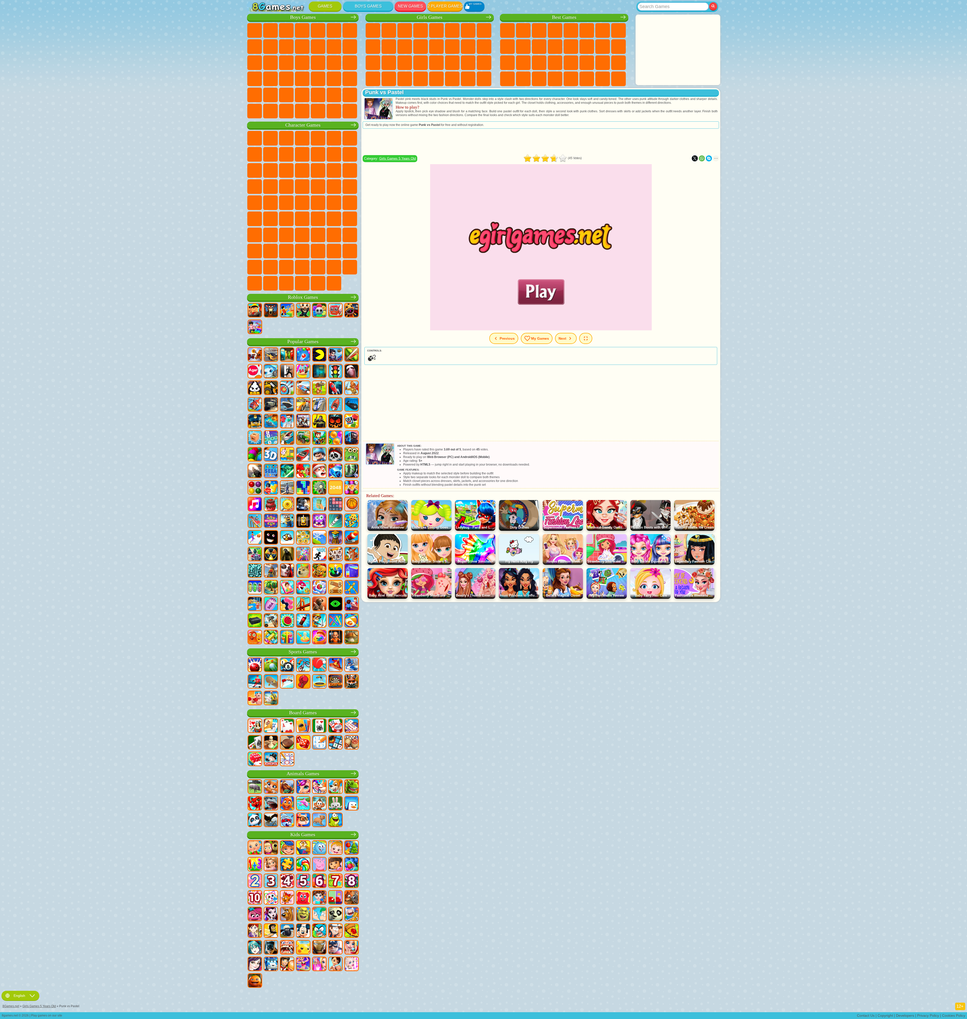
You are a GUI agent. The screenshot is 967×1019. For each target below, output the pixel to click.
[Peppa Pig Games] (319, 864)
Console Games (618, 79)
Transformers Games (270, 267)
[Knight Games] (319, 571)
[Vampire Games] (287, 571)
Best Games (564, 17)
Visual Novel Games (484, 46)
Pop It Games (523, 62)
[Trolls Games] (255, 914)
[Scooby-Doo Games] (287, 914)
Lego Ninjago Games (318, 138)
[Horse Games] (287, 787)
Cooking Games (436, 79)
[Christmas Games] (351, 848)
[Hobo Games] (271, 931)
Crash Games (270, 46)
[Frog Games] (335, 820)
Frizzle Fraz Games (302, 186)
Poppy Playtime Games (318, 283)
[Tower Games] (335, 538)
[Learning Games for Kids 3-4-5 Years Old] (303, 848)
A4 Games (302, 219)
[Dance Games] (303, 964)
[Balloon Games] (335, 438)
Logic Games (571, 46)
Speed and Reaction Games (571, 62)
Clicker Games (586, 46)
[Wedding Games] (351, 948)
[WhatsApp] (702, 158)
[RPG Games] (335, 355)
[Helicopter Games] (255, 405)
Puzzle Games (618, 62)
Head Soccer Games (318, 95)
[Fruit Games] (287, 621)
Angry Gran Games (302, 154)
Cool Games (523, 79)
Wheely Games (254, 138)
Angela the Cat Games (373, 46)
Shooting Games (349, 79)
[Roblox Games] (255, 311)
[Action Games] (255, 355)
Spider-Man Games (286, 186)
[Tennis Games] (319, 665)
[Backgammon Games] (303, 743)
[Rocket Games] (335, 521)
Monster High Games (452, 30)
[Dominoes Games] (351, 726)
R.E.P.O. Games (270, 283)
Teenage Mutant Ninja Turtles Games (349, 186)
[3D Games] (271, 455)
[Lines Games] (255, 488)
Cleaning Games (373, 79)
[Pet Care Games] (319, 787)
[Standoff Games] (319, 604)
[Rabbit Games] (287, 820)
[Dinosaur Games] (351, 787)
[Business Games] (319, 504)
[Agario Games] (255, 371)
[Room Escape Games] (319, 371)
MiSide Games (349, 267)
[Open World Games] (287, 488)
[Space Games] (335, 388)
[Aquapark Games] (303, 371)
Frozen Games (389, 46)
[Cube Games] (351, 421)
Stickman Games (302, 46)
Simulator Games (539, 30)
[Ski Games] (351, 665)
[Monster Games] (319, 521)
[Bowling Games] (255, 665)
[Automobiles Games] (271, 355)
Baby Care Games (468, 62)
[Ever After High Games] (271, 914)
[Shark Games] (271, 804)
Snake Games (602, 62)
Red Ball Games (254, 154)
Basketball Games (539, 79)
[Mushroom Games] (351, 637)
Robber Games (334, 62)
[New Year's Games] (319, 471)
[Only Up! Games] (271, 571)
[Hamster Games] (303, 820)
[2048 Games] (335, 488)
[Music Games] (255, 504)
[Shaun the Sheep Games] (287, 931)
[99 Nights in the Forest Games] (271, 311)
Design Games (484, 62)
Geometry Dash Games (618, 30)
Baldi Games (318, 219)
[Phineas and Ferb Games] (319, 914)
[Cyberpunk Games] (319, 421)
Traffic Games (349, 111)
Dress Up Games (404, 46)
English (19, 996)
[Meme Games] (303, 571)
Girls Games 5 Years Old (397, 158)
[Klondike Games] (303, 726)
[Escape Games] (287, 371)
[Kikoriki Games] (319, 848)
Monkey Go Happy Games (270, 202)
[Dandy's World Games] (319, 311)
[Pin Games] (351, 621)
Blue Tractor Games (318, 202)
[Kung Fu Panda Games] (335, 914)
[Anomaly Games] (335, 604)
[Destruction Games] (287, 504)
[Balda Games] (335, 554)
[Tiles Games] (319, 587)
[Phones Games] (287, 587)
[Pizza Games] (351, 931)
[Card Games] (287, 726)
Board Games (303, 713)
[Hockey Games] (255, 682)
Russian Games (618, 46)
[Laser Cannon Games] (351, 455)
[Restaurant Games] (287, 964)
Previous (507, 338)
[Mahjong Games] (271, 726)
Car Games (254, 46)
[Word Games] (303, 538)
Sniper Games (254, 62)
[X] (695, 158)
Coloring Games (484, 30)
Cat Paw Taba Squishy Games (420, 79)
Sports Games (507, 46)
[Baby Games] (255, 848)
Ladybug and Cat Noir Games (286, 154)
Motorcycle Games (286, 46)
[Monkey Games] (319, 804)
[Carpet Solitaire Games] (255, 743)
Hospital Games (373, 62)
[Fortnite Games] (303, 421)
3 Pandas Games (286, 170)
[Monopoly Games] (271, 759)
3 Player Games (507, 79)
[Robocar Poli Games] (271, 964)
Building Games (602, 79)
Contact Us (866, 1015)
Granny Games (334, 219)
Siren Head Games (349, 202)
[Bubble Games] (351, 864)
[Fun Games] (255, 981)
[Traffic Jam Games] (271, 637)
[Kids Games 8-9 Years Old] (351, 881)
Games (325, 6)
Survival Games (318, 62)
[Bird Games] (271, 820)
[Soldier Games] (319, 455)
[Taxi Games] (303, 405)
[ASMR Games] (271, 604)
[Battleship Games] (271, 421)
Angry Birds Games (349, 154)
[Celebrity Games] (351, 964)
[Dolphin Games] (303, 804)
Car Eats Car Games (349, 62)
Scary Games (555, 46)
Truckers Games (254, 111)
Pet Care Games (484, 79)
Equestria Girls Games (389, 30)
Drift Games (286, 79)
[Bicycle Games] (303, 665)
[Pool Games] (287, 665)
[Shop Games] (319, 964)
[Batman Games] (271, 948)
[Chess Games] (271, 743)
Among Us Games (254, 219)
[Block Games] (271, 488)
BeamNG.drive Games (318, 111)
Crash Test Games (302, 111)
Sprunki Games (286, 267)
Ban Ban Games (286, 251)
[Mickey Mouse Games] (303, 931)
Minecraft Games (349, 30)
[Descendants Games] (255, 964)
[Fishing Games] (287, 438)
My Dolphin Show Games (270, 170)
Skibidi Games (318, 251)
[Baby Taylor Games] (319, 898)
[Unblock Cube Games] (255, 438)
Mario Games (270, 186)
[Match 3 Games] (335, 471)
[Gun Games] (255, 471)
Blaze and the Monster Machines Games (318, 170)
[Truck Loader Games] (271, 388)
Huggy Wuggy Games (349, 219)
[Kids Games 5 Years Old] (303, 881)
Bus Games (302, 79)
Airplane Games (302, 95)
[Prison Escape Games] (255, 604)
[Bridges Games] (303, 604)
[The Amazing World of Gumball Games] (319, 931)
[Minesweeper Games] (335, 743)
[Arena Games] (351, 388)
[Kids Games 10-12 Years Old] (255, 898)
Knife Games (507, 62)
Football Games (270, 30)
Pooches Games (349, 170)
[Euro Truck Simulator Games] (303, 504)
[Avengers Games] (335, 948)
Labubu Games (302, 283)
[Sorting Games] (351, 571)
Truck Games (318, 46)
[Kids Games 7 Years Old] (335, 881)
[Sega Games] (271, 471)
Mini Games (555, 62)
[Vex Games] (319, 554)
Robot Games (270, 62)
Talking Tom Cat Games (302, 138)
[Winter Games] (319, 538)
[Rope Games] (335, 621)
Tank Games (302, 30)
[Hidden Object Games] (351, 471)
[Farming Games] (303, 471)
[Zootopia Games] (351, 898)
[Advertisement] (678, 50)
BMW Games (286, 111)
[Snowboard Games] (335, 665)
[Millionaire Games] (271, 521)
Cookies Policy (953, 1015)
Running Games (334, 79)
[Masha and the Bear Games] (271, 848)
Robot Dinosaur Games (302, 62)
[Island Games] (271, 587)
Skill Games (586, 30)
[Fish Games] (287, 804)
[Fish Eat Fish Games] (303, 587)
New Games (410, 6)
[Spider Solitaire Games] (319, 726)
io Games (539, 46)
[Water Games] (303, 637)
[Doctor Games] (287, 421)
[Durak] (255, 726)
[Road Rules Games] (335, 371)
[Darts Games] (335, 682)
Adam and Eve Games (334, 186)
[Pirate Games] (335, 455)
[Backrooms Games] (287, 554)
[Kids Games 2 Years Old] (255, 881)
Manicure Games (389, 62)
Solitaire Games (602, 46)
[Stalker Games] (271, 554)
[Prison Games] (335, 637)
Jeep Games (270, 95)
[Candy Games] (303, 864)
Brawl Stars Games (270, 219)
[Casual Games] (303, 554)
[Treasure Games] (351, 488)
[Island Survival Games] (271, 621)
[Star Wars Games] (287, 471)
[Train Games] (319, 405)
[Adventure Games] (319, 388)
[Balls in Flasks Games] (255, 587)
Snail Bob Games (349, 138)
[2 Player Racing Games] (303, 388)
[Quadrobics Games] (351, 682)
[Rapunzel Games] (271, 864)
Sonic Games (334, 170)
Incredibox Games (302, 267)
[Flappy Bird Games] (287, 538)
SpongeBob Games (270, 138)
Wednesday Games (270, 251)
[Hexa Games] (287, 604)
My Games (540, 338)
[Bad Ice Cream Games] (255, 388)
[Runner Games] (287, 521)
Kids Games (555, 30)
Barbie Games (420, 30)
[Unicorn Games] (303, 787)
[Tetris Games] (303, 488)
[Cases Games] (255, 621)
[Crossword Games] (271, 438)
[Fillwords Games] (335, 504)
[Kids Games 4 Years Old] (287, 881)
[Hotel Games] (351, 604)
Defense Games (555, 79)
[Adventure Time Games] (351, 914)
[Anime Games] (255, 948)
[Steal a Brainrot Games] (303, 311)
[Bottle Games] (303, 621)
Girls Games (523, 30)
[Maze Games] (255, 571)
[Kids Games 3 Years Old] (271, 881)
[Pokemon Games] (303, 948)
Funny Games (523, 46)
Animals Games (303, 774)
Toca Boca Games (318, 235)
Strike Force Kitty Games (254, 186)
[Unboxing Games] (319, 637)
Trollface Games (270, 154)
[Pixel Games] (319, 438)
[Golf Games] (271, 665)
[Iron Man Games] (319, 948)
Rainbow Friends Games (302, 235)
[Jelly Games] (255, 637)
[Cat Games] (271, 787)
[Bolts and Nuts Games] (335, 587)
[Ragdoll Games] (351, 587)
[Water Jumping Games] (287, 682)
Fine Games (539, 62)
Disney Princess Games (436, 62)
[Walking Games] (255, 538)
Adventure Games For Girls (468, 30)
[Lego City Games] (255, 421)
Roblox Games (303, 297)
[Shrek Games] (303, 914)
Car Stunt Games (586, 62)
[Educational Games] (287, 848)
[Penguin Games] (351, 804)
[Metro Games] (351, 438)
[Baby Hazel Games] (335, 848)
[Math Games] (255, 864)
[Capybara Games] (319, 820)
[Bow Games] (287, 388)
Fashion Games (452, 62)
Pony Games (373, 30)
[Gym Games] (255, 698)
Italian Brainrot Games (286, 283)
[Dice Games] (255, 759)
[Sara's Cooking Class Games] (255, 931)
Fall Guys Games (334, 202)
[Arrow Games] (287, 637)
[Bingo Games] (351, 743)
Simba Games (349, 235)
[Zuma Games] (255, 455)
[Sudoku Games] (319, 743)
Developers (905, 1015)
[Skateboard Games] (271, 682)
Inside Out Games (254, 251)
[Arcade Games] (319, 355)
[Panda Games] (255, 820)
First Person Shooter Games (318, 79)
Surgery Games (404, 62)
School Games (586, 79)
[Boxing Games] (303, 682)
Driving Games (334, 95)
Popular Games (303, 341)
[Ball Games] (351, 504)
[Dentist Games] (287, 948)
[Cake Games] (271, 504)
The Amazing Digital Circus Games (254, 267)
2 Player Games (445, 6)
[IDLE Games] (319, 621)
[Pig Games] (255, 787)
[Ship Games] (287, 405)
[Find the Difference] (335, 898)
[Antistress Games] (351, 521)
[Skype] (709, 158)
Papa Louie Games (452, 46)
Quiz (436, 30)
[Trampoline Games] (319, 682)
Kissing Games (436, 46)
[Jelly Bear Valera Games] (303, 898)
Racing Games (349, 46)
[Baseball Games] (271, 698)
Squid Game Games (286, 219)
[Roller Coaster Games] (255, 521)
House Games (452, 79)
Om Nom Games (254, 170)
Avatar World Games (334, 235)
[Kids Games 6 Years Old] (319, 881)
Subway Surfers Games (334, 154)
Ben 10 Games (318, 186)
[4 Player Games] (287, 355)
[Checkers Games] (287, 743)
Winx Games (404, 79)
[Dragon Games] (255, 804)
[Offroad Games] (271, 405)
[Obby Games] (287, 311)
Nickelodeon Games (571, 79)
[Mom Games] (335, 964)
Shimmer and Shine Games (254, 202)
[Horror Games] (271, 538)
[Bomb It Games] (271, 371)
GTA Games (254, 79)
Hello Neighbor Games (270, 235)
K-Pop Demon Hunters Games (334, 283)
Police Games (286, 62)
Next (562, 338)
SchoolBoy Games (286, 235)
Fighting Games (334, 46)
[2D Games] (287, 455)
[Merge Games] (335, 571)
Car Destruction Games (334, 111)
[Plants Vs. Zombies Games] (319, 488)
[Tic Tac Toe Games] (287, 759)
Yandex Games (602, 30)
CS (270, 111)
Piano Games (389, 79)
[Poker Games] (335, 726)
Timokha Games (318, 267)
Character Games (303, 125)
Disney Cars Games (302, 170)
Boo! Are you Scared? (254, 283)
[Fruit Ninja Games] (351, 355)
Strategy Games (286, 30)
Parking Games (254, 30)
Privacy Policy (928, 1015)
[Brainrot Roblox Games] (335, 311)
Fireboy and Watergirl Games (404, 30)
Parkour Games (286, 95)
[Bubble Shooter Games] (303, 355)
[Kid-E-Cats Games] (287, 898)
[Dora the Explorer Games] (335, 864)
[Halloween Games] (335, 421)
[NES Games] (303, 521)
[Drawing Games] (271, 898)
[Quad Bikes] (255, 554)
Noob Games (254, 235)
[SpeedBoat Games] (303, 455)
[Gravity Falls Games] (335, 931)
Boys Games (368, 6)
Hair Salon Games (420, 46)
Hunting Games (254, 95)
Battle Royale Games (334, 30)
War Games (349, 95)
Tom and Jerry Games (286, 202)
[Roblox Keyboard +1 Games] (255, 327)
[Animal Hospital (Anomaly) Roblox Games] (351, 311)
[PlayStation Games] (351, 554)
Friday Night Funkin (302, 251)
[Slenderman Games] (351, 371)
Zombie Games (318, 30)
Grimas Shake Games (334, 251)
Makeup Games (420, 62)
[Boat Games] (335, 405)
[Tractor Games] (303, 438)
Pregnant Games (468, 46)
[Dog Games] (335, 787)
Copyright (885, 1015)
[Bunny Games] (335, 804)
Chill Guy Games (334, 267)
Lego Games (318, 154)
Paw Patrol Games (286, 138)
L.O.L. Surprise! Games (468, 79)
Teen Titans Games (302, 202)
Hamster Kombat (349, 251)
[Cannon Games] (351, 538)
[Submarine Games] (351, 405)
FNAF (334, 138)
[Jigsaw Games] (287, 864)
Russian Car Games (270, 79)
